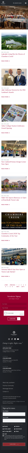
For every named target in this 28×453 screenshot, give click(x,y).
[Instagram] (9, 339)
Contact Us (6, 391)
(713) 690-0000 (7, 358)
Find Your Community (8, 385)
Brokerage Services (8, 388)
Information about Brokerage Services (12, 396)
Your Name (5, 411)
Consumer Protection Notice (9, 398)
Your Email (5, 417)
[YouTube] (18, 339)
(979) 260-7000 (7, 348)
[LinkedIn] (15, 339)
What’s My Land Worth (8, 382)
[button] (25, 3)
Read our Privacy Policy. (8, 403)
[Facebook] (12, 339)
